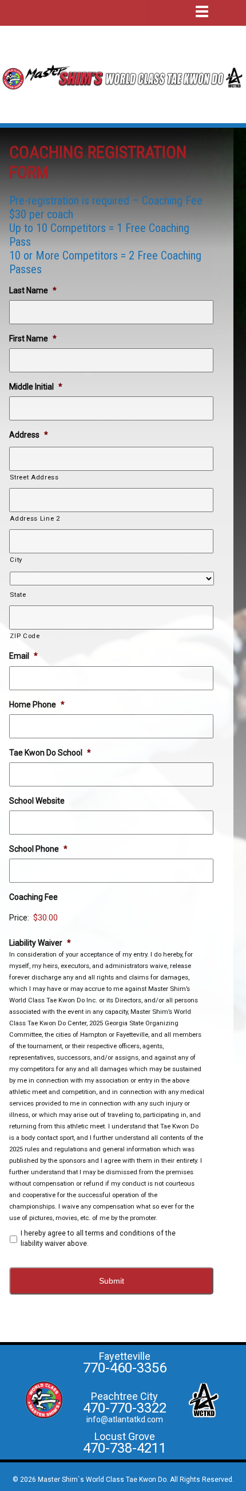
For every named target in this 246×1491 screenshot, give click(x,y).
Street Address (34, 477)
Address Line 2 (34, 518)
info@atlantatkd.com (124, 1419)
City (16, 560)
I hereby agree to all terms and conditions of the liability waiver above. (98, 1238)
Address (28, 434)
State (18, 595)
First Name (33, 338)
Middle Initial (35, 386)
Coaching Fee (33, 897)
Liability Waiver (40, 942)
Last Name (33, 290)
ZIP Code (24, 636)
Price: (19, 917)
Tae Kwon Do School (50, 752)
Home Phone (37, 704)
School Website (37, 800)
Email (23, 655)
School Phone (38, 848)
